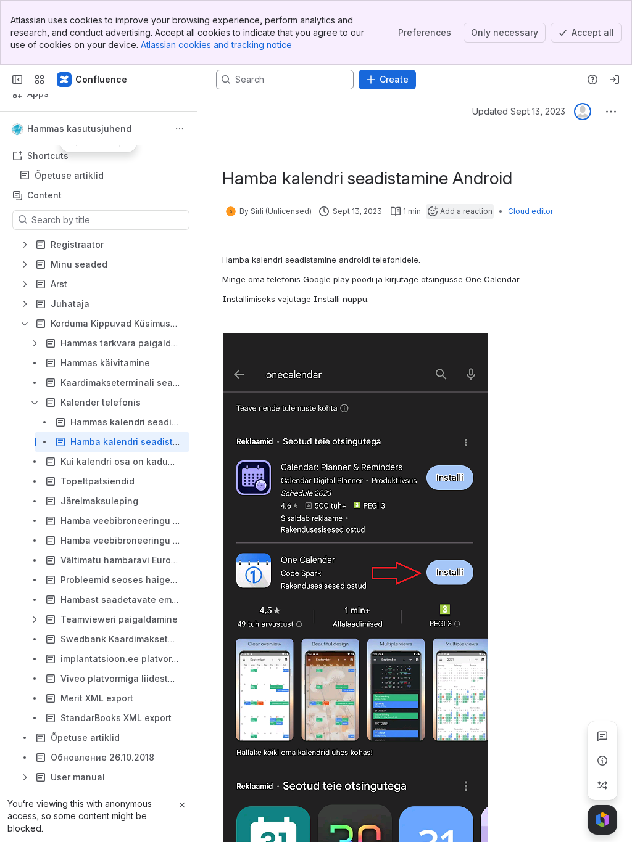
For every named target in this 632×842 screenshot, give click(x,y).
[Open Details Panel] (602, 760)
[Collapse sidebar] (17, 79)
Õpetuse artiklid (69, 175)
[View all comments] (602, 736)
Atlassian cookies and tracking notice (216, 44)
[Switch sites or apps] (39, 79)
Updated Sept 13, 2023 (518, 111)
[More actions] (179, 128)
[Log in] (615, 79)
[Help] (592, 79)
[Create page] (602, 785)
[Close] (182, 805)
